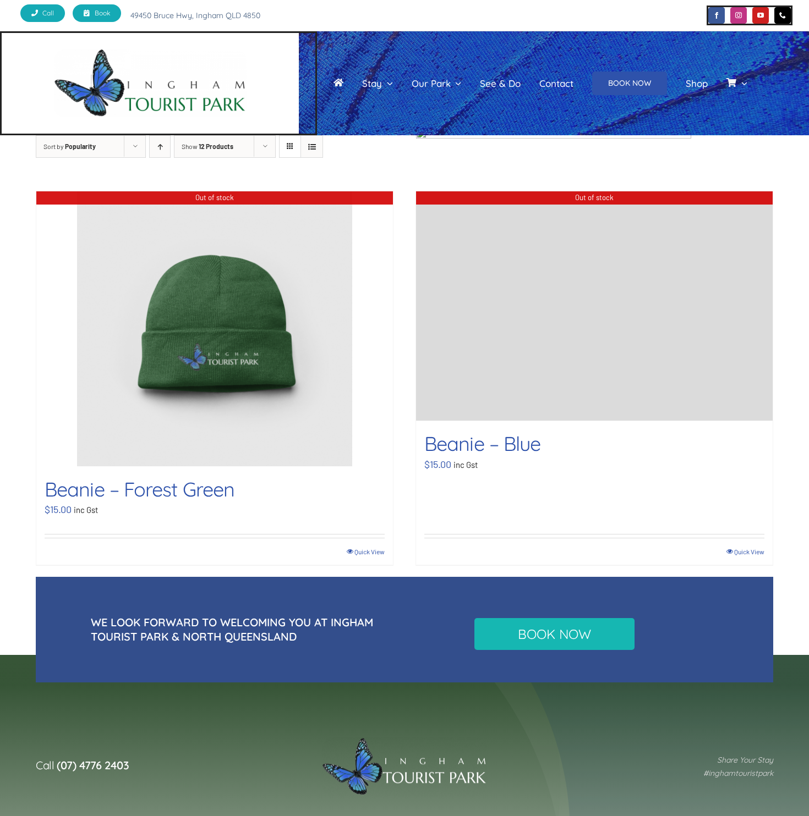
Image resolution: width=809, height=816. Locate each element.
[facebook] (716, 15)
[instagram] (738, 15)
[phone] (782, 15)
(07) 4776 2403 (93, 765)
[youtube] (760, 15)
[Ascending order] (160, 146)
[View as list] (311, 146)
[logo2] (404, 742)
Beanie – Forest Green (139, 489)
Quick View (369, 551)
